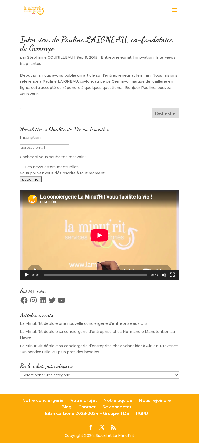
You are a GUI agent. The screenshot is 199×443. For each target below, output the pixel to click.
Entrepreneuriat (116, 57)
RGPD (142, 413)
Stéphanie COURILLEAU (50, 57)
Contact (87, 407)
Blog (67, 407)
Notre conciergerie (43, 400)
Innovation (143, 57)
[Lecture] (26, 274)
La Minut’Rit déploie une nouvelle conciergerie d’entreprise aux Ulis (83, 323)
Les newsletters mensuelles (52, 166)
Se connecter (117, 407)
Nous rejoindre (155, 400)
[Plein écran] (172, 274)
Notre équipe (118, 400)
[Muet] (164, 274)
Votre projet (83, 400)
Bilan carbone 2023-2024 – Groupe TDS (87, 413)
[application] (99, 235)
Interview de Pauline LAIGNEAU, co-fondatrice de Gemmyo (96, 44)
